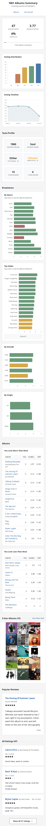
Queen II (9, 572)
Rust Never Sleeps (12, 563)
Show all (23, 336)
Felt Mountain (11, 604)
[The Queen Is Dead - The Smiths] (23, 674)
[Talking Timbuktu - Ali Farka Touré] (23, 662)
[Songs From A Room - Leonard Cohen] (34, 651)
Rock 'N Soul (11, 771)
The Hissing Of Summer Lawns (11, 472)
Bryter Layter (10, 528)
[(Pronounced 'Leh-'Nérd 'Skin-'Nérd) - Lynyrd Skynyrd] (11, 651)
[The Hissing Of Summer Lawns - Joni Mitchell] (11, 662)
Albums (16, 12)
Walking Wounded (12, 461)
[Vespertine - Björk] (23, 628)
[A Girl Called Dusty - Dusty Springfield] (11, 639)
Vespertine (9, 499)
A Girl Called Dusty (13, 513)
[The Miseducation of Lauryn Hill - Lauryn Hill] (34, 639)
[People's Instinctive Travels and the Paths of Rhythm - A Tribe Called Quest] (23, 639)
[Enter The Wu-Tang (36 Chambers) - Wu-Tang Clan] (34, 674)
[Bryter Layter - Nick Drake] (11, 628)
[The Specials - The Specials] (11, 674)
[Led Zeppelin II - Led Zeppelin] (34, 662)
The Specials (10, 506)
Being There (10, 597)
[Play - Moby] (23, 651)
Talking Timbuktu (12, 481)
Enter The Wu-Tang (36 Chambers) (13, 537)
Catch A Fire (11, 750)
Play (7, 521)
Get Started (28, 12)
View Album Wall (38, 618)
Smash (8, 590)
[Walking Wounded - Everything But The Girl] (34, 628)
